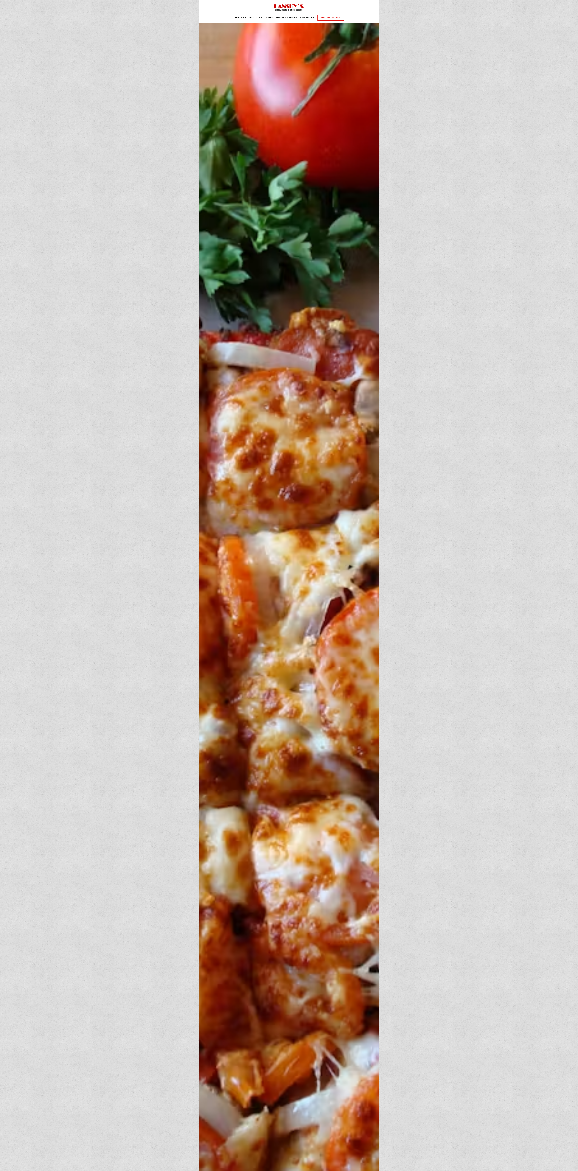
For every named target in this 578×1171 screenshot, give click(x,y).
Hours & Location (249, 17)
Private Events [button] (286, 17)
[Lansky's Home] (289, 7)
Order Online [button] (330, 17)
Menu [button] (269, 17)
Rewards (307, 17)
